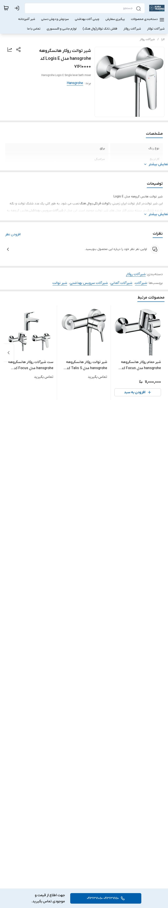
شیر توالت (59, 283)
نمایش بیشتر (158, 164)
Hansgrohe (75, 83)
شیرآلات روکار (147, 39)
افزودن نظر (13, 234)
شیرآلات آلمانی (121, 283)
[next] (8, 352)
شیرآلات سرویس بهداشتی (89, 283)
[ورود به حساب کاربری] (17, 8)
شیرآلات (141, 283)
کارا (162, 39)
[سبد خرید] (6, 8)
